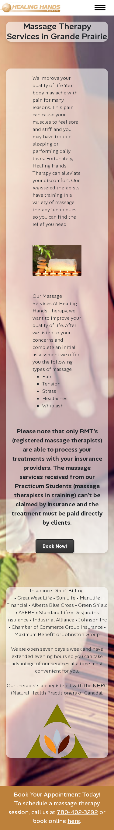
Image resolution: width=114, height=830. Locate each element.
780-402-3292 (77, 812)
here (73, 821)
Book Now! (55, 546)
